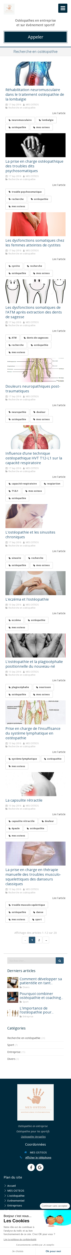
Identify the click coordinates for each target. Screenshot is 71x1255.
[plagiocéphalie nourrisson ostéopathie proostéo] (35, 645)
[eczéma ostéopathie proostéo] (35, 583)
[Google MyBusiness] (40, 1167)
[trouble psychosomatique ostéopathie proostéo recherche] (35, 145)
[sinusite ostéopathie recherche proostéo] (35, 516)
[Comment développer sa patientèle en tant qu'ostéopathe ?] (12, 982)
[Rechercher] (60, 960)
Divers (11, 1059)
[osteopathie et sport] (12, 997)
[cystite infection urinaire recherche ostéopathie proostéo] (35, 224)
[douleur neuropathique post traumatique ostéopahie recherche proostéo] (35, 370)
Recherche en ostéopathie (23, 1038)
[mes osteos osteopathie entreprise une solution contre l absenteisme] (12, 1011)
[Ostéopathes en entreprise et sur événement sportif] (9, 9)
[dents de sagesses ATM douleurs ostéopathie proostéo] (35, 291)
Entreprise (14, 1052)
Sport (10, 1045)
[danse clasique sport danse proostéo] (35, 854)
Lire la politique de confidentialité (20, 1239)
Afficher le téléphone (38, 1157)
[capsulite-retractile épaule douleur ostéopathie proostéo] (35, 784)
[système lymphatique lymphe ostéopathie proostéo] (35, 712)
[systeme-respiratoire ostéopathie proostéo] (35, 437)
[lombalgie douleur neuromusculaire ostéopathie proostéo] (35, 74)
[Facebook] (31, 1167)
